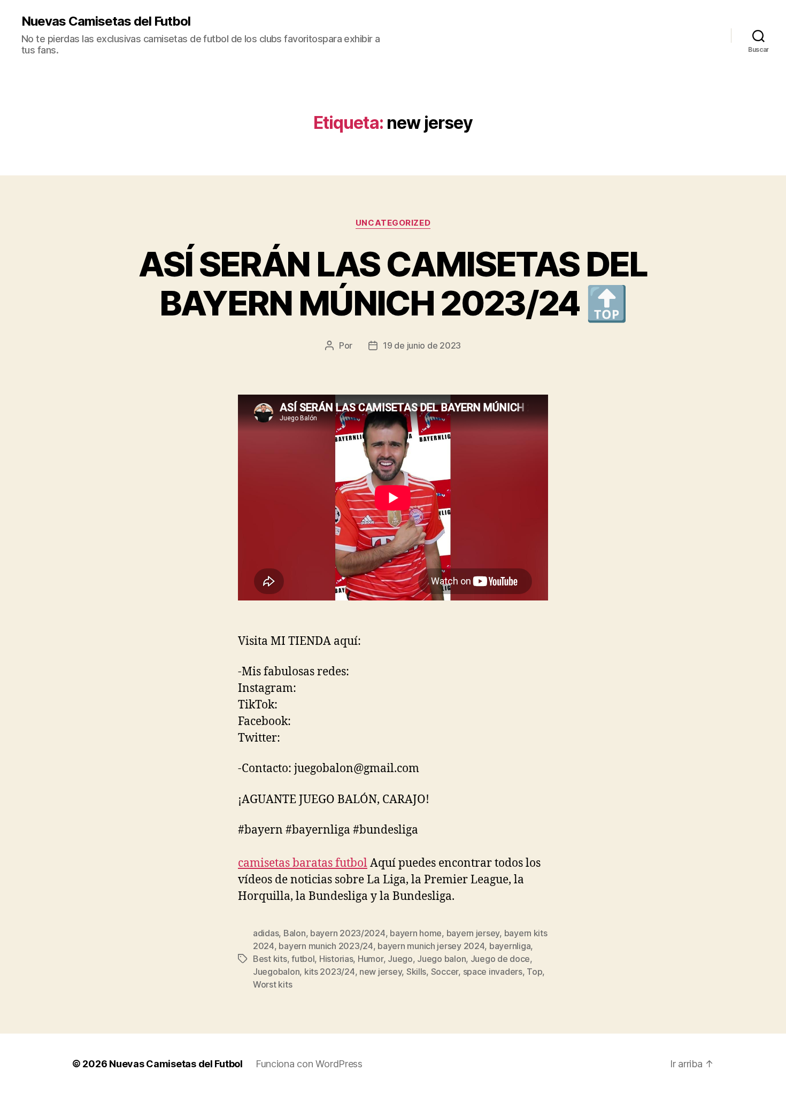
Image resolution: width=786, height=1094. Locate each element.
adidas (266, 933)
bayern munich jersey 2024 (430, 946)
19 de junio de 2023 (422, 345)
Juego (400, 958)
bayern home (416, 933)
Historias (336, 958)
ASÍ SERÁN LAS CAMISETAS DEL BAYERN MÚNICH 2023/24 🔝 (392, 283)
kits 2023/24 (329, 971)
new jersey (380, 971)
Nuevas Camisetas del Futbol (105, 21)
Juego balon (441, 958)
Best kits (270, 958)
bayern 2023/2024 (348, 933)
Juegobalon (276, 971)
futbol (302, 958)
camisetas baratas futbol (302, 863)
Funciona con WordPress (309, 1063)
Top (534, 971)
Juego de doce (500, 958)
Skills (416, 971)
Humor (370, 958)
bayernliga (509, 946)
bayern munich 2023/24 (326, 946)
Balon (294, 933)
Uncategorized (393, 223)
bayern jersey (473, 933)
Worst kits (272, 984)
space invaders (492, 971)
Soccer (444, 971)
